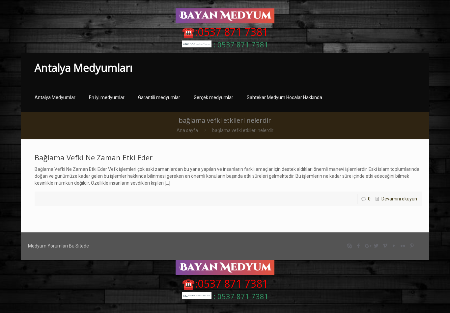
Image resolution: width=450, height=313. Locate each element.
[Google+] (367, 246)
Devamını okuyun (399, 198)
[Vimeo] (385, 246)
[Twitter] (376, 246)
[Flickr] (403, 246)
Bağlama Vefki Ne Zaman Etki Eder (94, 157)
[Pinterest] (411, 246)
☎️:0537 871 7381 (225, 32)
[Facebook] (358, 246)
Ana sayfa (187, 130)
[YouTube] (394, 246)
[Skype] (349, 246)
